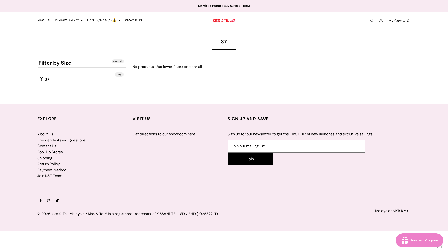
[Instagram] (48, 201)
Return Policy (48, 163)
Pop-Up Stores (50, 152)
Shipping (44, 158)
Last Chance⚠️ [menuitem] (102, 20)
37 (46, 79)
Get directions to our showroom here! (164, 134)
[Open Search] (372, 20)
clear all (195, 66)
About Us (45, 134)
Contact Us (46, 146)
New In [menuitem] (43, 20)
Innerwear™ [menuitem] (67, 20)
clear (119, 74)
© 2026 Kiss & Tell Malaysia (61, 213)
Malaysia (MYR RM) (391, 210)
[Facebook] (41, 201)
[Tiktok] (57, 201)
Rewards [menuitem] (133, 20)
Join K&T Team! (50, 175)
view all (117, 61)
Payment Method (51, 170)
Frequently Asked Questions (61, 140)
